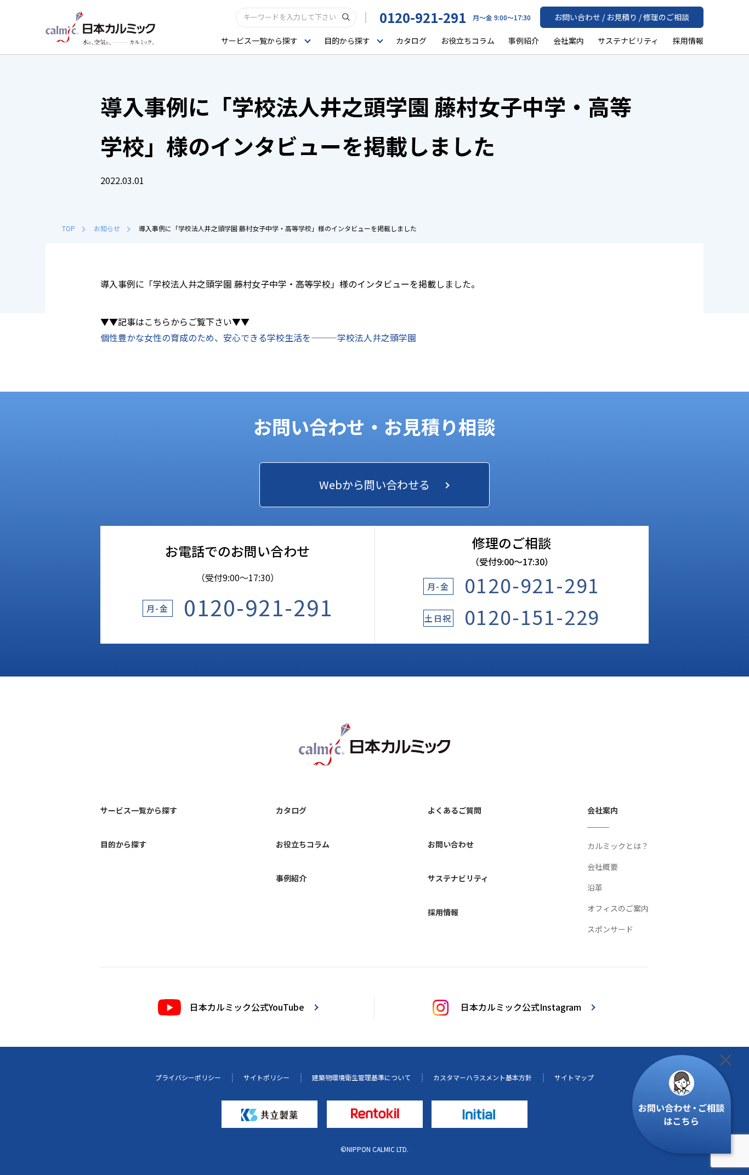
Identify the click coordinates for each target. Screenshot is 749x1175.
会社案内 (568, 40)
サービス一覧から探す (138, 810)
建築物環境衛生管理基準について (361, 1077)
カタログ (411, 40)
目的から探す (123, 844)
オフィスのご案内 (618, 908)
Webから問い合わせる (374, 484)
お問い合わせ (451, 844)
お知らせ (107, 228)
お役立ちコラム (468, 40)
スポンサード (610, 929)
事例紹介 (523, 40)
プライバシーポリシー (188, 1077)
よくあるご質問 (454, 810)
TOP (68, 228)
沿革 (595, 887)
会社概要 (602, 866)
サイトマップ (574, 1077)
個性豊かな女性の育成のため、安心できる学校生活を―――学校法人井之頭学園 (258, 337)
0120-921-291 (422, 17)
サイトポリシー (266, 1077)
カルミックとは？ (618, 845)
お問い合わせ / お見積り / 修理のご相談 (621, 17)
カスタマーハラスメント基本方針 (482, 1077)
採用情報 (688, 40)
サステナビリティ (628, 40)
